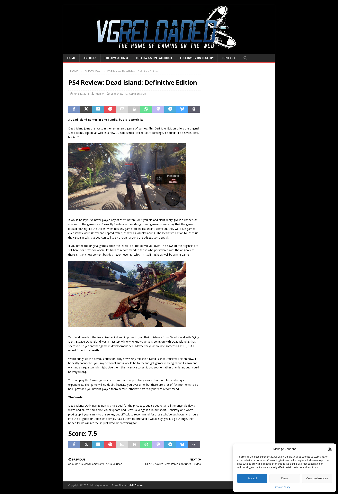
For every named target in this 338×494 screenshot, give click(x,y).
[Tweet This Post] (86, 109)
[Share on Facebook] (74, 109)
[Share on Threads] (194, 109)
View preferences (317, 478)
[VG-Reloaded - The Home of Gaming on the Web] (169, 51)
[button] (330, 449)
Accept (252, 478)
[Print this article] (134, 109)
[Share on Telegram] (170, 109)
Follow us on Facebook (154, 58)
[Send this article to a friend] (122, 109)
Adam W (99, 93)
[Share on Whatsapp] (146, 109)
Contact (228, 58)
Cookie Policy (282, 487)
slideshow (117, 93)
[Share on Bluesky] (182, 109)
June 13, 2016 (81, 93)
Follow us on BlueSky (197, 58)
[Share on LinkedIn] (98, 109)
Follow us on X (116, 58)
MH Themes (136, 485)
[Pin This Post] (110, 109)
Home (71, 58)
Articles (90, 58)
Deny (284, 478)
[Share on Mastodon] (158, 109)
